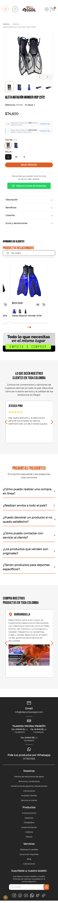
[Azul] (16, 145)
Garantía (10, 215)
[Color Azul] (14, 311)
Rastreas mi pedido (29, 849)
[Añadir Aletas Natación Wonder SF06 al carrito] (43, 304)
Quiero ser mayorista (29, 854)
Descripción (12, 199)
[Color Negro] (25, 311)
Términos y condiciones (29, 781)
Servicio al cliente (29, 800)
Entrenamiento (29, 813)
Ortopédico (29, 822)
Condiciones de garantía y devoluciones (29, 786)
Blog (29, 859)
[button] (47, 77)
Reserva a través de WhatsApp (31, 186)
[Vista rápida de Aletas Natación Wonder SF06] (37, 304)
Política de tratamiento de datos (29, 776)
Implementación (29, 827)
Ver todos (16, 253)
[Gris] (8, 145)
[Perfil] (47, 9)
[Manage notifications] (5, 897)
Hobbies (29, 832)
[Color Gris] (20, 311)
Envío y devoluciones (16, 223)
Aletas (16, 24)
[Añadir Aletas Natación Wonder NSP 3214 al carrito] (5, 304)
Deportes (29, 818)
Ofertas (29, 837)
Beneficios (11, 207)
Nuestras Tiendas (29, 795)
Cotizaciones (29, 791)
